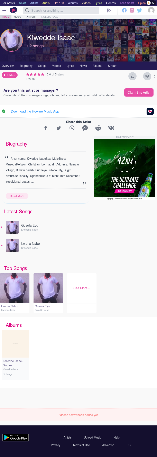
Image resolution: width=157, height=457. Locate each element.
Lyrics (70, 66)
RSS (129, 445)
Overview (8, 66)
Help (117, 437)
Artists (31, 16)
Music (17, 16)
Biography (26, 66)
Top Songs (15, 267)
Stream (112, 66)
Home (5, 16)
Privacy (55, 445)
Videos (56, 66)
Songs (42, 66)
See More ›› (81, 288)
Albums (97, 66)
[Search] (27, 10)
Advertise (108, 445)
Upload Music (92, 437)
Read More (17, 196)
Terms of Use (81, 445)
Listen (11, 75)
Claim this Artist (139, 92)
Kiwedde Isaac (49, 16)
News (83, 66)
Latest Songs (18, 211)
